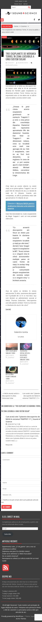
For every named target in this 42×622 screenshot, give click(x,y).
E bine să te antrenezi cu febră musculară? (17, 554)
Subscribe (7, 534)
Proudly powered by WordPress (12, 616)
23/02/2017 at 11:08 (13, 424)
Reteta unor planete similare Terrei (11, 376)
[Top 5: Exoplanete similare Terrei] (12, 346)
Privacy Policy (18, 4)
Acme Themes (21, 619)
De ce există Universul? (10, 556)
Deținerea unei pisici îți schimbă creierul (16, 551)
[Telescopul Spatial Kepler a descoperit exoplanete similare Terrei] (26, 346)
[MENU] (2, 19)
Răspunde (9, 445)
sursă (8, 309)
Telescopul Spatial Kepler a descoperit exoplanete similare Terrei (25, 355)
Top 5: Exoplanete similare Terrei (11, 352)
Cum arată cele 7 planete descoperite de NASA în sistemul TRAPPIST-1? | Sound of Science (23, 419)
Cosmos (4, 37)
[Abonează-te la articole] (5, 570)
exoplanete (9, 65)
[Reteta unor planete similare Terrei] (12, 370)
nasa (15, 65)
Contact (25, 4)
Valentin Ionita (23, 63)
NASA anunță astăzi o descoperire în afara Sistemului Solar (10, 395)
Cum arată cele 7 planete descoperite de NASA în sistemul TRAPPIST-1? (31, 395)
